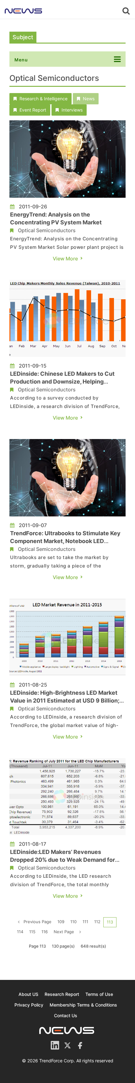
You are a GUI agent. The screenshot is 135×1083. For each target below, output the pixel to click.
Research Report (62, 994)
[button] (40, 98)
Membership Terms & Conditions (83, 1004)
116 (44, 931)
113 (110, 921)
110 (73, 921)
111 (85, 921)
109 (60, 921)
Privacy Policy (28, 1004)
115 (32, 931)
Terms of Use (99, 994)
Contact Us (65, 1015)
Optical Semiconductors (47, 230)
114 (20, 931)
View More (65, 258)
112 (97, 921)
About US (28, 994)
